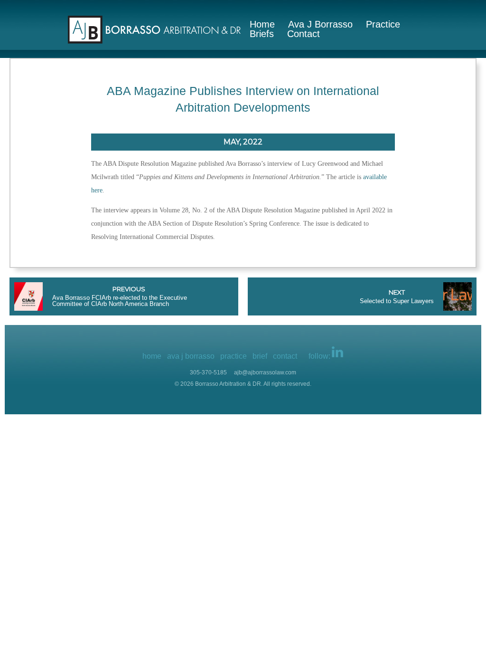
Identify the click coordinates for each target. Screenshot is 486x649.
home (151, 356)
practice (233, 356)
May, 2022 (243, 141)
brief (259, 356)
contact (285, 356)
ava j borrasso (191, 356)
